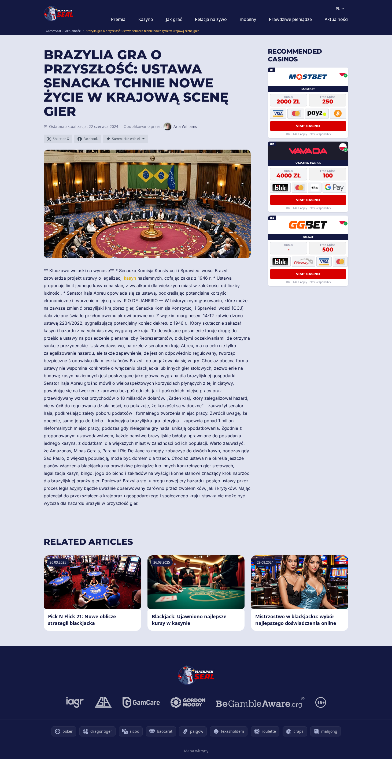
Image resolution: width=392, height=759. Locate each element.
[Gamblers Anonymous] (103, 702)
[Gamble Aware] (260, 702)
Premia (118, 19)
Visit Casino (308, 126)
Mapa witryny (196, 750)
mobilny (248, 19)
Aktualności (336, 19)
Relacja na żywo (211, 19)
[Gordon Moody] (188, 702)
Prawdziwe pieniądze (290, 19)
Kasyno (145, 19)
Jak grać (174, 19)
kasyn (130, 278)
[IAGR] (75, 702)
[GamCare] (141, 702)
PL (338, 8)
